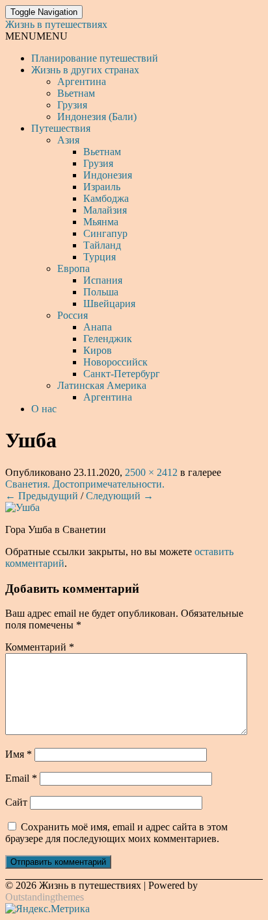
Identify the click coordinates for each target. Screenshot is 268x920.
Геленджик (107, 338)
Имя (18, 754)
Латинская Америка (101, 385)
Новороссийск (115, 361)
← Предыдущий (41, 495)
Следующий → (120, 495)
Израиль (101, 186)
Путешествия (60, 128)
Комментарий (39, 647)
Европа (73, 268)
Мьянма (100, 221)
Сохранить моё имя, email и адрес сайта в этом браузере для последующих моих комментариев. (116, 832)
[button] (36, 36)
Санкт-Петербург (121, 373)
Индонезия (107, 174)
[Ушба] (22, 507)
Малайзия (105, 210)
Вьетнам (76, 93)
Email (21, 778)
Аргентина (81, 81)
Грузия (72, 104)
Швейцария (109, 303)
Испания (102, 280)
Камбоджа (106, 198)
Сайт (16, 802)
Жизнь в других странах (85, 69)
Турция (99, 256)
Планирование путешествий (94, 58)
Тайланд (102, 245)
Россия (72, 315)
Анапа (97, 326)
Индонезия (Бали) (97, 116)
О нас (44, 408)
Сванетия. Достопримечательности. (85, 484)
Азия (68, 139)
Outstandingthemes (44, 896)
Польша (100, 291)
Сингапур (105, 233)
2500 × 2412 (151, 472)
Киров (97, 350)
